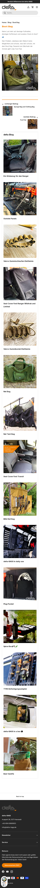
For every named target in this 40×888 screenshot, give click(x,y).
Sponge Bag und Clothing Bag (24, 107)
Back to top (20, 796)
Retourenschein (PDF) (12, 865)
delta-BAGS (9, 883)
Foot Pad (23, 120)
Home (4, 22)
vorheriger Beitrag (11, 104)
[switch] (4, 885)
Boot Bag (16, 22)
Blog (9, 22)
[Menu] (37, 7)
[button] (32, 7)
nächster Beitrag (29, 117)
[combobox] (20, 13)
